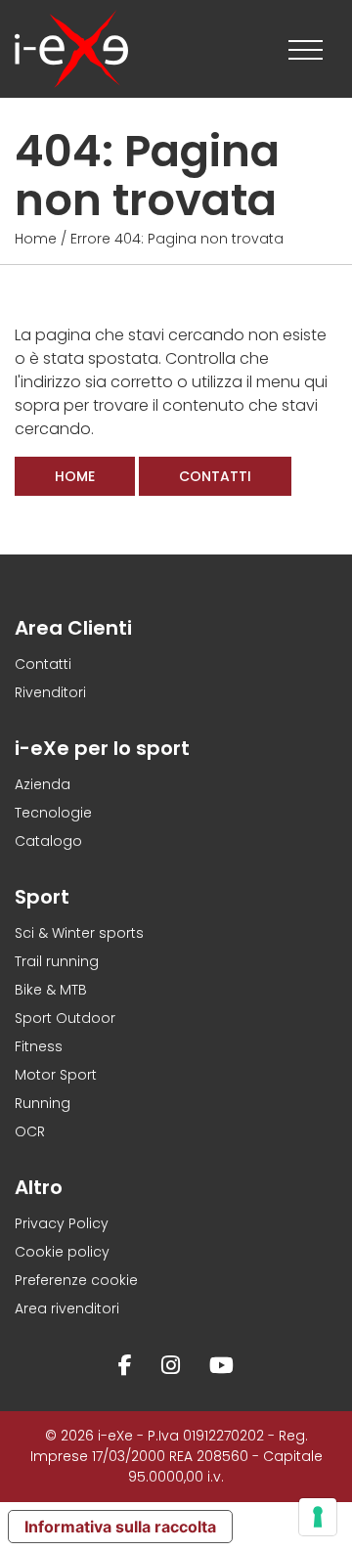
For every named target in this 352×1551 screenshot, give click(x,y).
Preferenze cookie (76, 1280)
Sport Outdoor (65, 1018)
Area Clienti (73, 628)
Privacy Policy (62, 1223)
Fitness (39, 1046)
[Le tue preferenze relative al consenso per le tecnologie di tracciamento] (317, 1516)
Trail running (57, 961)
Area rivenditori (67, 1308)
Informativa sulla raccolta (120, 1526)
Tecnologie (53, 812)
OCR (30, 1131)
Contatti (215, 476)
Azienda (42, 784)
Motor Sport (56, 1075)
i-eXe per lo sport (102, 748)
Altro (39, 1187)
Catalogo (48, 841)
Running (42, 1103)
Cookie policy (62, 1252)
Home (36, 238)
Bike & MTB (51, 989)
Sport (42, 896)
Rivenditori (50, 692)
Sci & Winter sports (79, 933)
